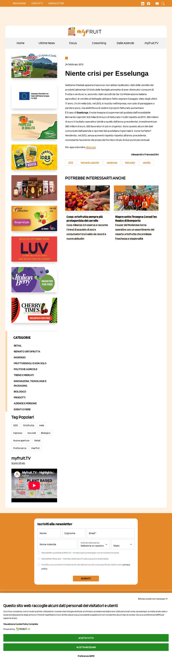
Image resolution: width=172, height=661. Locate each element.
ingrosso (17, 432)
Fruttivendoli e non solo (30, 363)
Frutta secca (19, 448)
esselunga (112, 162)
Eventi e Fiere (22, 409)
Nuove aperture (21, 440)
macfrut (35, 448)
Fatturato (130, 162)
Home (20, 43)
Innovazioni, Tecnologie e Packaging (30, 383)
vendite (146, 162)
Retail (18, 345)
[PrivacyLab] (22, 629)
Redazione (19, 3)
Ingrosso (20, 357)
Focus (73, 43)
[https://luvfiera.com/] (34, 251)
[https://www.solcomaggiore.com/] (34, 98)
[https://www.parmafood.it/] (34, 160)
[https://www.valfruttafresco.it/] (34, 129)
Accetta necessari (86, 647)
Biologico (20, 391)
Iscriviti (86, 578)
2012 (70, 162)
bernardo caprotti (90, 162)
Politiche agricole (25, 369)
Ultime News (47, 43)
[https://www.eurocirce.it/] (34, 68)
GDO (15, 425)
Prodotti (20, 397)
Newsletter (56, 3)
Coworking (99, 43)
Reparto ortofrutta (27, 351)
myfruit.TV (151, 43)
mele (41, 425)
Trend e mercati (24, 375)
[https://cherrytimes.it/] (34, 313)
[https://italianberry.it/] (34, 282)
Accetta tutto (86, 638)
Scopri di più (18, 463)
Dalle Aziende (125, 43)
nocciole (31, 432)
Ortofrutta (28, 425)
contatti (37, 3)
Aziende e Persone (25, 403)
